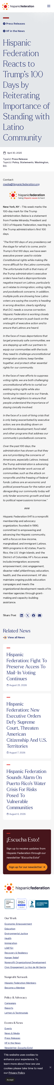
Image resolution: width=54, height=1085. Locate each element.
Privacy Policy (17, 1072)
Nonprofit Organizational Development (25, 962)
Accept (10, 1080)
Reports (8, 1008)
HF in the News (12, 1043)
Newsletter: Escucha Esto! (18, 1047)
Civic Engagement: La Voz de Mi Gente (25, 967)
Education (9, 928)
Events (8, 1028)
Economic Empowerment (18, 923)
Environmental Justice (16, 933)
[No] (50, 1067)
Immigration (10, 943)
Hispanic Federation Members (20, 982)
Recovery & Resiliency (16, 952)
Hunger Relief (11, 957)
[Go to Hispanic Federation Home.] (24, 6)
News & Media (12, 1033)
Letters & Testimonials (16, 1012)
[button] (48, 6)
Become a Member (14, 987)
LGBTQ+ (9, 948)
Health (7, 938)
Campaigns (10, 1003)
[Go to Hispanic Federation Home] (27, 888)
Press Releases (12, 1038)
